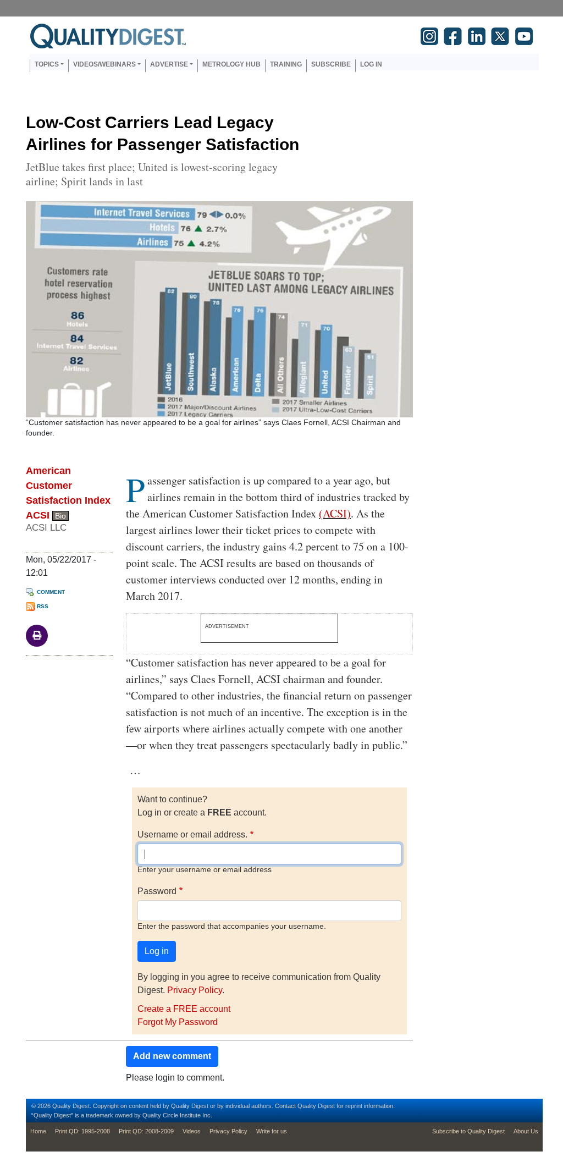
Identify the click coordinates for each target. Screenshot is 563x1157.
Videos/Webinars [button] (104, 64)
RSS (42, 606)
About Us (526, 1131)
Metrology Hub (231, 64)
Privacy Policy (194, 990)
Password (156, 891)
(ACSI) (335, 513)
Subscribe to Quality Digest (468, 1131)
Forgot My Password (177, 1022)
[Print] (37, 635)
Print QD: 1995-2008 (82, 1131)
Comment (51, 592)
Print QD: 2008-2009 (146, 1131)
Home (38, 1131)
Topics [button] (47, 64)
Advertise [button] (169, 64)
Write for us (271, 1131)
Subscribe (331, 64)
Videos (192, 1131)
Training (286, 64)
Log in (371, 64)
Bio (60, 515)
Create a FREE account (183, 1008)
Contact (285, 1106)
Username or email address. (192, 834)
